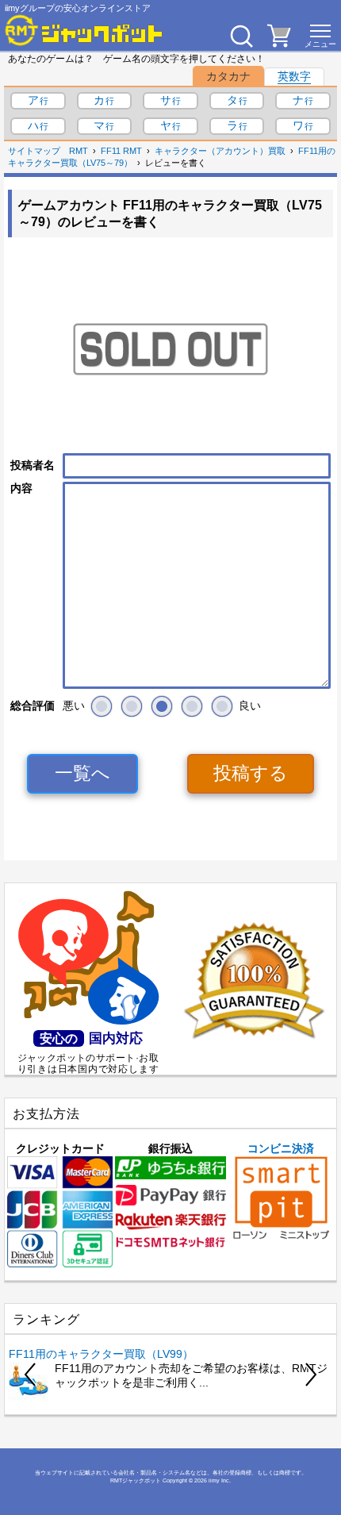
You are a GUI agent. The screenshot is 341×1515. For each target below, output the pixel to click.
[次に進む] (310, 1374)
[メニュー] (320, 35)
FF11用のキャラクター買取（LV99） (101, 1354)
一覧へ (82, 773)
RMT (78, 151)
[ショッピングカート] (279, 43)
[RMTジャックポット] (84, 30)
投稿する (250, 773)
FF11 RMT (121, 151)
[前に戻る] (31, 1374)
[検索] (241, 35)
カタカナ (228, 76)
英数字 (294, 76)
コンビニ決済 (280, 1148)
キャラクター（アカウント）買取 (220, 151)
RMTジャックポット (135, 1480)
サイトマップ (34, 151)
